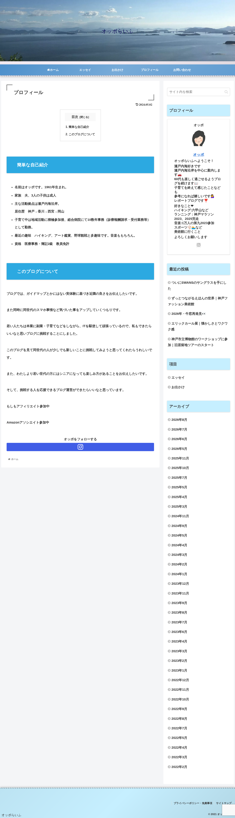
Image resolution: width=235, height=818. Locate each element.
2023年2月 (179, 661)
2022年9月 (179, 709)
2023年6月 (179, 632)
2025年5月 (179, 487)
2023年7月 (179, 622)
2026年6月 (179, 439)
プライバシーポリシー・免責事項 (193, 803)
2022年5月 (179, 738)
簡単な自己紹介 (79, 126)
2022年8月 (179, 718)
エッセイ (178, 377)
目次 (75, 117)
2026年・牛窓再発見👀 (188, 314)
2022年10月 (180, 699)
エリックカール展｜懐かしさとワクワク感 (198, 326)
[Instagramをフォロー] (80, 447)
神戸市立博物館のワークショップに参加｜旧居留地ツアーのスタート (198, 342)
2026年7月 (179, 429)
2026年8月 (179, 420)
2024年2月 (179, 564)
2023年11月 (180, 593)
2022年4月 (179, 747)
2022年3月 (179, 757)
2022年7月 (179, 728)
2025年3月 (179, 506)
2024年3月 (179, 555)
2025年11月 (180, 458)
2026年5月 (179, 449)
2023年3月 (179, 651)
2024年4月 (179, 545)
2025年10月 (180, 468)
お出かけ (178, 387)
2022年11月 (180, 689)
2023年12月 (180, 583)
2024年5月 (179, 535)
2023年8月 (179, 612)
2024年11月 (180, 516)
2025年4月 (179, 497)
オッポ (198, 155)
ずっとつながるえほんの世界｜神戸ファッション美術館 (198, 301)
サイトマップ (224, 803)
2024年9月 (179, 526)
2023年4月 (179, 641)
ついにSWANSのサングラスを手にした (197, 285)
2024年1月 (179, 574)
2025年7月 (179, 477)
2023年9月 (179, 603)
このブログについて (82, 134)
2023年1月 (179, 670)
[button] (226, 92)
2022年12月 (180, 680)
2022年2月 (179, 767)
